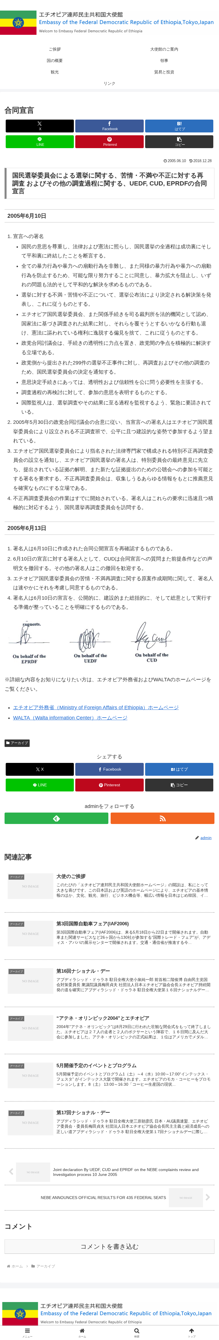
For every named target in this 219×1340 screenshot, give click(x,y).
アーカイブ (19, 743)
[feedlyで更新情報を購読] (56, 818)
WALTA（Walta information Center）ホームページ (70, 718)
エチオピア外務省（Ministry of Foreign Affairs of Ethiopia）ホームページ (96, 707)
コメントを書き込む (109, 1246)
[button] (179, 141)
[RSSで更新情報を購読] (162, 818)
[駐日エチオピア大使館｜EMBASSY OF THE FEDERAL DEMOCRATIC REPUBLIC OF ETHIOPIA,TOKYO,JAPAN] (109, 23)
